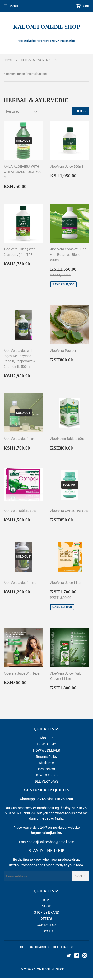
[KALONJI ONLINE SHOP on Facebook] (76, 956)
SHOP (46, 906)
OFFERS (47, 918)
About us (46, 738)
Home (8, 60)
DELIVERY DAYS (46, 781)
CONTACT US (46, 925)
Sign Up (80, 876)
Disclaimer (46, 763)
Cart (85, 6)
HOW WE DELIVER (46, 750)
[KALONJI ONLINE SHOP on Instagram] (84, 956)
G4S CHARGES (39, 947)
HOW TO (46, 931)
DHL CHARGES (63, 947)
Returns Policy (46, 756)
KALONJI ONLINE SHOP (46, 26)
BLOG (20, 947)
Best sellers (46, 769)
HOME (46, 900)
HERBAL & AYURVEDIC (36, 60)
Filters (81, 111)
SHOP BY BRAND (46, 912)
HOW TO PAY (46, 744)
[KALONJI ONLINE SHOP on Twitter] (68, 956)
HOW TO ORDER (47, 775)
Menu (14, 6)
